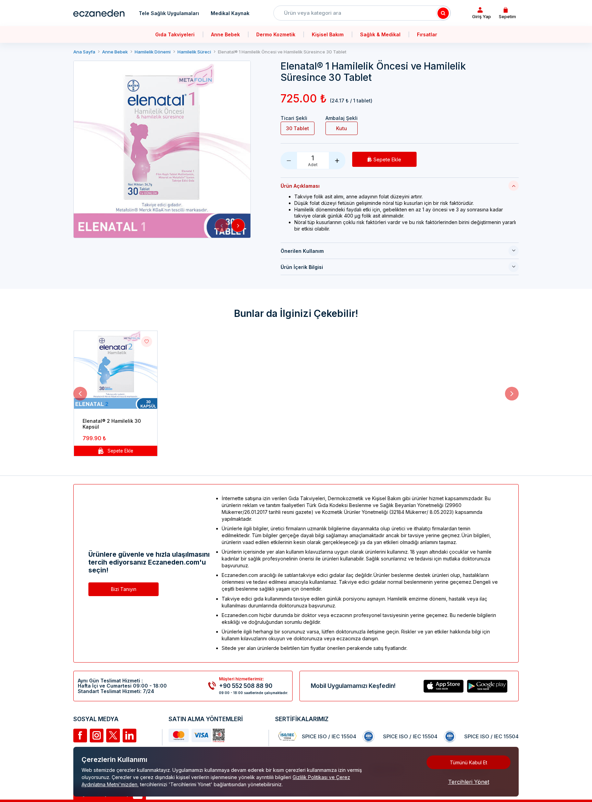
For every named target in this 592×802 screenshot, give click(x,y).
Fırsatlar (427, 34)
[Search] (443, 13)
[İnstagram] (96, 735)
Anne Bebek (225, 34)
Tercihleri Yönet (468, 781)
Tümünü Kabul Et (468, 762)
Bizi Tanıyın (123, 589)
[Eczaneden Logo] (99, 13)
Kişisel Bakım (328, 34)
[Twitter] (113, 735)
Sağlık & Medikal (380, 34)
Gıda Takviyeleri (175, 34)
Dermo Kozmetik (275, 34)
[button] (222, 225)
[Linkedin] (129, 735)
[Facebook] (80, 735)
